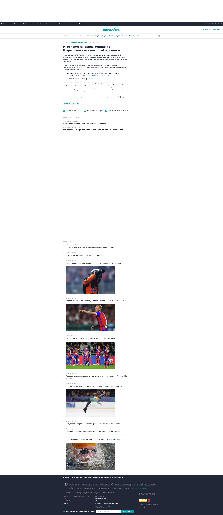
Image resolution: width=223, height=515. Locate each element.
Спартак (71, 201)
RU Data (97, 502)
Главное (66, 36)
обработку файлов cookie (140, 488)
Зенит (65, 201)
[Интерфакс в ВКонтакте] (104, 507)
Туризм (56, 24)
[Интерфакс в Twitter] (101, 507)
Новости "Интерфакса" (100, 498)
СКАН (96, 500)
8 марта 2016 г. (92, 79)
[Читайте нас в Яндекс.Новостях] (96, 507)
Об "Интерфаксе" (19, 24)
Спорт (97, 36)
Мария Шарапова (69, 103)
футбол (78, 201)
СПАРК (66, 498)
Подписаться (127, 512)
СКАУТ (65, 502)
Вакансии (96, 477)
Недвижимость (63, 24)
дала (108, 97)
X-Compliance (67, 500)
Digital (118, 36)
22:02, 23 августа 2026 (74, 143)
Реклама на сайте (107, 477)
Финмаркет (49, 24)
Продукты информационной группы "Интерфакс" (89, 492)
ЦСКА (83, 201)
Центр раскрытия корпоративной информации (106, 503)
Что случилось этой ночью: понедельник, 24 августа (98, 156)
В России (74, 36)
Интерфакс (111, 29)
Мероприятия (82, 24)
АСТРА (65, 505)
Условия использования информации (148, 504)
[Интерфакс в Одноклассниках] (109, 507)
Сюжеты (132, 36)
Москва (111, 36)
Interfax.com (28, 24)
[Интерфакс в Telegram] (98, 507)
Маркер (66, 503)
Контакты (66, 477)
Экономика (89, 36)
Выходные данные (143, 506)
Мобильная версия (6, 24)
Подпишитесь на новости (80, 512)
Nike (77, 103)
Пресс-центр (88, 477)
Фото (138, 36)
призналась (105, 83)
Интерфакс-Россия (38, 24)
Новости (124, 36)
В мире (80, 36)
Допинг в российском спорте (81, 42)
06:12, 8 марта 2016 (98, 42)
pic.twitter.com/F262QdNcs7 (99, 75)
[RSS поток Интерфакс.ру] (106, 507)
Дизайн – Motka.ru (143, 507)
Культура (104, 36)
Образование (73, 24)
